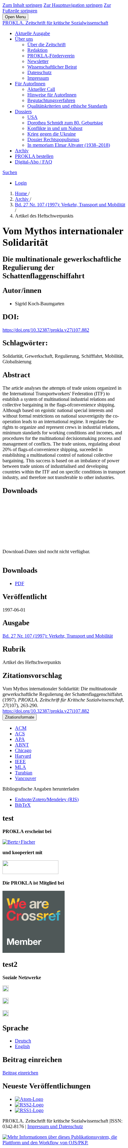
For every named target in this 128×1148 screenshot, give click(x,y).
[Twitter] (5, 1002)
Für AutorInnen (30, 83)
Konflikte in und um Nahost (54, 128)
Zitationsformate (19, 717)
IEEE (20, 761)
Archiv (22, 150)
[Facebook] (5, 990)
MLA (20, 767)
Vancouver (25, 778)
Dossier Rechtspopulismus (53, 139)
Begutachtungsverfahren (51, 100)
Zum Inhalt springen (22, 5)
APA (20, 739)
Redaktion (37, 50)
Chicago (23, 750)
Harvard (23, 756)
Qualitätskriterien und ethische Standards (67, 106)
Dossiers (23, 111)
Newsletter (37, 61)
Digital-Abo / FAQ (33, 161)
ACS (20, 733)
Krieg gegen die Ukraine (51, 134)
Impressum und (43, 1126)
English (22, 1046)
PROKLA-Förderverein (51, 55)
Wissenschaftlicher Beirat (52, 67)
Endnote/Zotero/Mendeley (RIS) (47, 799)
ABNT (22, 744)
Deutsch (23, 1040)
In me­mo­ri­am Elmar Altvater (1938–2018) (68, 145)
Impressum (38, 78)
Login (21, 183)
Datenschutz (39, 72)
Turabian (23, 772)
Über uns (24, 39)
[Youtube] (5, 1014)
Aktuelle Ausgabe (32, 33)
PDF (19, 583)
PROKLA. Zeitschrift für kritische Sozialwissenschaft (55, 22)
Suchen (9, 172)
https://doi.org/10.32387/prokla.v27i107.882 (45, 330)
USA (32, 117)
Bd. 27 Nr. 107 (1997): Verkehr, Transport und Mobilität (70, 204)
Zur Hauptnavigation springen (73, 5)
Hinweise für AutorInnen (51, 94)
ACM (20, 728)
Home (21, 193)
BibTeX (23, 805)
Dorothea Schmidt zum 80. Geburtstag (65, 122)
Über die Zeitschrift (46, 44)
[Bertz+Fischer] (18, 842)
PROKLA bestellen (34, 156)
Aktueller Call (41, 89)
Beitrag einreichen (20, 1072)
